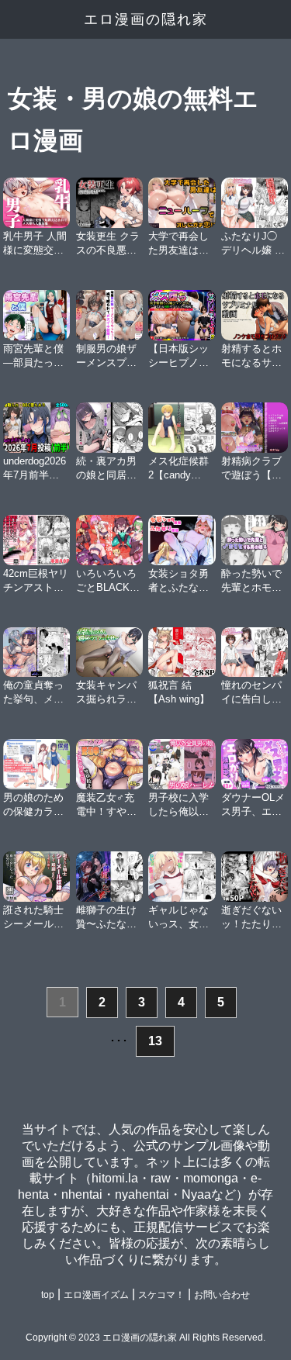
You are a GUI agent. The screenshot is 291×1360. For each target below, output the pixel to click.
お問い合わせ (222, 1294)
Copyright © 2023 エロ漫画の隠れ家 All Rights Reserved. (145, 1337)
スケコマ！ (161, 1294)
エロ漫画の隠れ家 (146, 19)
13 (155, 1041)
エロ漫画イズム (96, 1294)
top (47, 1294)
